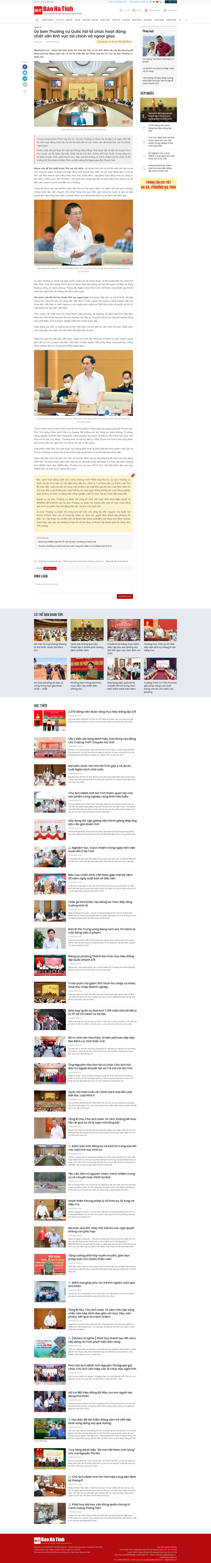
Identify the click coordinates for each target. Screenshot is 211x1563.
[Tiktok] (154, 2)
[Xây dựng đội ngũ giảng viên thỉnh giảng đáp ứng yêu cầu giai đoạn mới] (50, 829)
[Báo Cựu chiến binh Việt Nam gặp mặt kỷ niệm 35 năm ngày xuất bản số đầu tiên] (50, 883)
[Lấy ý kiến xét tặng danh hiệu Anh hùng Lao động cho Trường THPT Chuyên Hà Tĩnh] (50, 747)
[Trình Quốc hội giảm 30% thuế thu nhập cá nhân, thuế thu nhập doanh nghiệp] (50, 992)
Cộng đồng (171, 20)
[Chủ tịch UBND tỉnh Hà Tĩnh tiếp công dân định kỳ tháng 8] (50, 1485)
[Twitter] (24, 72)
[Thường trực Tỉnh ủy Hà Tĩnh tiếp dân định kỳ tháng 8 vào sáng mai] (160, 630)
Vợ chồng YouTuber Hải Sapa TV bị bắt (158, 60)
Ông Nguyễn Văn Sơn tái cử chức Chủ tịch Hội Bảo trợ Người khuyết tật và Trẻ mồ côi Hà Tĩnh (100, 1066)
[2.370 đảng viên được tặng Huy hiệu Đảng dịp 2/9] (50, 720)
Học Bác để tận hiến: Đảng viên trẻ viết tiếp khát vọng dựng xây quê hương (99, 1421)
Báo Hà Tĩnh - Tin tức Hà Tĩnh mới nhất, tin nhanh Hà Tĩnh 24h (59, 10)
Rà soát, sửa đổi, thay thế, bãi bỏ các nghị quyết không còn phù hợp (101, 1229)
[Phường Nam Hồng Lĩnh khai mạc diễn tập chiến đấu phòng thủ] (87, 669)
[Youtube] (157, 2)
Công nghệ (159, 20)
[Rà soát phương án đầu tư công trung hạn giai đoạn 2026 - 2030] (50, 669)
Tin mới (126, 10)
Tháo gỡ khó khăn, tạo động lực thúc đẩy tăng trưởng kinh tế (100, 903)
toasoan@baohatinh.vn (168, 1557)
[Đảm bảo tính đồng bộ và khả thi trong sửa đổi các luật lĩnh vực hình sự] (50, 1155)
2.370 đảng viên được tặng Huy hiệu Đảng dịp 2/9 (159, 128)
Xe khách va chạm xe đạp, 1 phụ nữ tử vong (158, 69)
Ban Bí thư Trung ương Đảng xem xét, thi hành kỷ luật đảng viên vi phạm (102, 931)
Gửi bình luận (125, 596)
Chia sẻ (25, 62)
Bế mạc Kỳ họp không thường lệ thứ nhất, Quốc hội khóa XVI (50, 647)
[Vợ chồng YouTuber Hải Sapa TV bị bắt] (158, 45)
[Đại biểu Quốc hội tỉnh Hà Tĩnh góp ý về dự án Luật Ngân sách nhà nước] (50, 774)
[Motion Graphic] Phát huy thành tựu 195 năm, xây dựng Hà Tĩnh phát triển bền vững (102, 1340)
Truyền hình (172, 10)
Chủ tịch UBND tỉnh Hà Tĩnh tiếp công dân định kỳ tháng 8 (102, 1478)
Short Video (47, 20)
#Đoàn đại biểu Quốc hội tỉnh (117, 561)
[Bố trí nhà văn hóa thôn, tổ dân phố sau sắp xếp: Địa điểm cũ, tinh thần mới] (50, 1046)
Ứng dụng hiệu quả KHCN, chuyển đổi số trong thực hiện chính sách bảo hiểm (121, 685)
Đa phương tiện (155, 10)
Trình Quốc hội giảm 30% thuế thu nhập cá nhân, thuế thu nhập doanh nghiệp (102, 985)
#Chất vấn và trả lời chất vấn (49, 561)
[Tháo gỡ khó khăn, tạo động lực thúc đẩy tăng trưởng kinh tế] (50, 910)
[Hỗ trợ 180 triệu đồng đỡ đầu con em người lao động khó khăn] (50, 1401)
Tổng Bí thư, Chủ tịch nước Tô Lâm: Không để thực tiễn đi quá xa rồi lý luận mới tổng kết (102, 1120)
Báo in (139, 10)
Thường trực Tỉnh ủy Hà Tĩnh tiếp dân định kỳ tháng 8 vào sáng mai (160, 647)
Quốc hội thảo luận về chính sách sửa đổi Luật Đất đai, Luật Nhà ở (100, 1093)
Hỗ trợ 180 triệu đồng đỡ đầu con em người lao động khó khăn (100, 1394)
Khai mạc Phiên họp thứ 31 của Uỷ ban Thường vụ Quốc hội (67, 541)
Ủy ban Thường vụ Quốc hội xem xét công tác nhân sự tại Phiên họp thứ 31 (74, 546)
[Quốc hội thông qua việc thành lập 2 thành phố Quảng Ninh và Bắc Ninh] (87, 630)
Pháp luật (105, 20)
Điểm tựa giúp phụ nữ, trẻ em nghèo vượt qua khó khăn (101, 1284)
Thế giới (126, 20)
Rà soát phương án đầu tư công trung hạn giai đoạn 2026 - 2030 (48, 685)
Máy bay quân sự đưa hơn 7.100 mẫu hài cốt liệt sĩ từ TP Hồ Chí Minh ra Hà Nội (102, 1012)
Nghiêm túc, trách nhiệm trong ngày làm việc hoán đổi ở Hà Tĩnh (161, 156)
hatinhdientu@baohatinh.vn (165, 1555)
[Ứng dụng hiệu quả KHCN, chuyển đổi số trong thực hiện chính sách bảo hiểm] (123, 669)
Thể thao (116, 20)
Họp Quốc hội (50, 568)
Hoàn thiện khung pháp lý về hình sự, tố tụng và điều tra (101, 1202)
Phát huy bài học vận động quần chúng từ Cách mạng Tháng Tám (99, 1506)
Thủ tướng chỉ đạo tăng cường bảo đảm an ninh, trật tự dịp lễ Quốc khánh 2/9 (158, 81)
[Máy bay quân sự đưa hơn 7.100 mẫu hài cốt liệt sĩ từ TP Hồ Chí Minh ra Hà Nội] (50, 1019)
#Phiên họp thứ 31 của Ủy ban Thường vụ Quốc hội (83, 561)
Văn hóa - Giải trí (90, 20)
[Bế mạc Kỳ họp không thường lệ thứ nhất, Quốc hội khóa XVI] (50, 630)
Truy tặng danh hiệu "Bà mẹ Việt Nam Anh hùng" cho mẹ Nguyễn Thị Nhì (101, 1451)
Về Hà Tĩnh (136, 20)
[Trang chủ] (37, 20)
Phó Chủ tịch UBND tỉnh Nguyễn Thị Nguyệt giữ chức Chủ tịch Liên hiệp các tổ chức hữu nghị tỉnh (102, 1367)
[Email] (24, 78)
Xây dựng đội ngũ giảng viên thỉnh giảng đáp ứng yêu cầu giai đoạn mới (102, 822)
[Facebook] (151, 2)
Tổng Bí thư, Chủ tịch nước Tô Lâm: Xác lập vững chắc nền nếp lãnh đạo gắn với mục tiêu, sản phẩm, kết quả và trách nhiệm (101, 1313)
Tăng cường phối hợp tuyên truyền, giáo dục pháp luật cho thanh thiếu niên (99, 1257)
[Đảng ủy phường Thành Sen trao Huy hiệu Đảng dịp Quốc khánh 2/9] (50, 965)
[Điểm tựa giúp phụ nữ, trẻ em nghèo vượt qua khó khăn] (50, 1291)
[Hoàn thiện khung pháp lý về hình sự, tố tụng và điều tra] (50, 1209)
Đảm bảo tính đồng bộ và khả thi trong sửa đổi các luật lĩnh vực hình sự (102, 1148)
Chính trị (59, 20)
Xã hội (77, 20)
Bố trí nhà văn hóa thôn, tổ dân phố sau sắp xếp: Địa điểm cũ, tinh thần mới (101, 1039)
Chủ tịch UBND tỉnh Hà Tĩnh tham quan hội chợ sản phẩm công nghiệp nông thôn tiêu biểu (161, 141)
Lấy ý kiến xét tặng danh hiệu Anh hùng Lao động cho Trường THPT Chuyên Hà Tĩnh (102, 740)
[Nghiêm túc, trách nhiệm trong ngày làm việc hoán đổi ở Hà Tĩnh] (50, 856)
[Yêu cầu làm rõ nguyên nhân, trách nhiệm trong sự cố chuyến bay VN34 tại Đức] (50, 1182)
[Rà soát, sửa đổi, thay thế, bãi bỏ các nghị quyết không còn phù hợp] (50, 1237)
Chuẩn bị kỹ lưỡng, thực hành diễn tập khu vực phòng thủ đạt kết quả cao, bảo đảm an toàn (123, 649)
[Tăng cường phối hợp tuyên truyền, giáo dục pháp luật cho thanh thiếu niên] (50, 1264)
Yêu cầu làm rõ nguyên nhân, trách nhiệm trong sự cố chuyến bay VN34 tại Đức (101, 1175)
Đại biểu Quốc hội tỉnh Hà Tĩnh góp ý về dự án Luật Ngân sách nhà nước (99, 767)
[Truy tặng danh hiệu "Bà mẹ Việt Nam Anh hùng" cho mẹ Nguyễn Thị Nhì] (50, 1458)
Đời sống (148, 20)
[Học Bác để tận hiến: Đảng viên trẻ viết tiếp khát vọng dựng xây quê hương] (50, 1428)
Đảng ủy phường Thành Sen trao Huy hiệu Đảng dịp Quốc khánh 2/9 (160, 168)
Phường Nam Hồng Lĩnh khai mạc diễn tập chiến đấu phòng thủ (86, 685)
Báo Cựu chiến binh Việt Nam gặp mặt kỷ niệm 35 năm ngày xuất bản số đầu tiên (100, 876)
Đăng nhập (172, 2)
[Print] (24, 84)
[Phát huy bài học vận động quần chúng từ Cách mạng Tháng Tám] (50, 1513)
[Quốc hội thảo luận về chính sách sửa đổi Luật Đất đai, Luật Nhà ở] (50, 1100)
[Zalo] (161, 2)
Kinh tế (69, 20)
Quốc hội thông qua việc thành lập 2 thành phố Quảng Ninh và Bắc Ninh (160, 116)
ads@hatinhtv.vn (170, 1560)
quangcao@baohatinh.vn (153, 1560)
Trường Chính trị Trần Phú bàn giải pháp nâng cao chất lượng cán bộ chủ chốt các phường (160, 687)
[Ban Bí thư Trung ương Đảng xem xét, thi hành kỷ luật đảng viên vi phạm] (50, 938)
